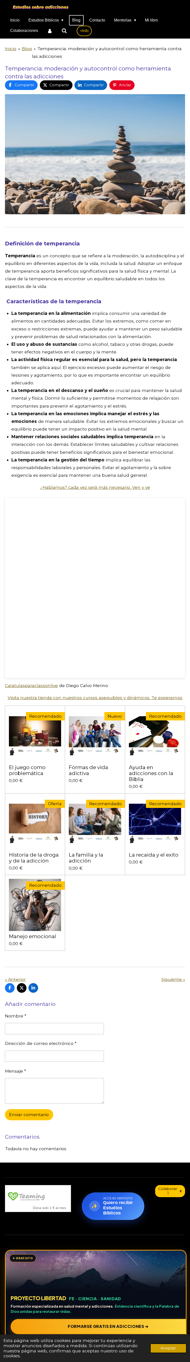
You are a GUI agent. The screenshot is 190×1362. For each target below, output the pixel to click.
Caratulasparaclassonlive (31, 685)
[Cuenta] (50, 30)
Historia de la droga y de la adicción (34, 858)
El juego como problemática (27, 770)
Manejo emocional (32, 936)
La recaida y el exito (153, 855)
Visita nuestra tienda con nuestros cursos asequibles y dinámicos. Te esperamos (95, 697)
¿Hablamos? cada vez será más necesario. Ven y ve (95, 487)
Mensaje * (15, 1071)
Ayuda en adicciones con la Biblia (151, 773)
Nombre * (15, 1015)
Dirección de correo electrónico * (40, 1043)
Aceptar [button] (168, 1348)
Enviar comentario (29, 1114)
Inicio (10, 48)
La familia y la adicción (86, 858)
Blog (27, 48)
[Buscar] (64, 30)
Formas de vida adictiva (88, 770)
